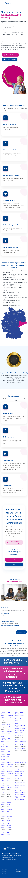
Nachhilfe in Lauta (5, 780)
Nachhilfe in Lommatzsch (6, 787)
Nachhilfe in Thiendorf (6, 825)
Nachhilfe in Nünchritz (20, 773)
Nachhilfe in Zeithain (5, 834)
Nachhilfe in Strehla (5, 823)
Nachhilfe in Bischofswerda (7, 719)
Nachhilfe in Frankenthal (20, 734)
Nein (14, 564)
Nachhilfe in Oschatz (19, 777)
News (3, 876)
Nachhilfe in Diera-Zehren (6, 731)
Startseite (4, 869)
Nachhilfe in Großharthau (20, 744)
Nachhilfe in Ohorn (19, 775)
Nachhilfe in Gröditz (19, 739)
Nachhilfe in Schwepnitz (6, 816)
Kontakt (4, 873)
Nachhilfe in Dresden (5, 733)
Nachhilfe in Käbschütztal (6, 766)
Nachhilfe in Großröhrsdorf (20, 748)
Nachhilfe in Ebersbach (20, 728)
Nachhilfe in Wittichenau (6, 831)
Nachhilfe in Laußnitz (5, 778)
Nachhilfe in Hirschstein (20, 752)
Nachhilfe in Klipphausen (6, 769)
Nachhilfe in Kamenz (5, 768)
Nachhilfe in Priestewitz (20, 788)
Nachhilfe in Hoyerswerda (7, 764)
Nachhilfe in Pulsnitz (19, 790)
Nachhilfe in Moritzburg (6, 792)
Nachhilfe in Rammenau (6, 809)
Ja (14, 559)
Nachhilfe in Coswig (5, 726)
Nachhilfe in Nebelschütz (20, 762)
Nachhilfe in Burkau (5, 724)
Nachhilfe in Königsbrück (6, 771)
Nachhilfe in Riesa (5, 811)
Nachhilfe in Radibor (5, 804)
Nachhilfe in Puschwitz (20, 792)
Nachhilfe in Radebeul (20, 799)
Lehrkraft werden (21, 632)
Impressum (18, 869)
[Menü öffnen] (25, 3)
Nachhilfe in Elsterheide (20, 730)
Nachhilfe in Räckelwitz (20, 794)
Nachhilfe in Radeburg (6, 802)
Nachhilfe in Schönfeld (6, 814)
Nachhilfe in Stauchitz (6, 820)
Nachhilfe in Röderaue (6, 813)
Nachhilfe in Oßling (19, 778)
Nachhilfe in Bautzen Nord (7, 715)
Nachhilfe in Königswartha (7, 773)
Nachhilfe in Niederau (19, 769)
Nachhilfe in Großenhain (20, 743)
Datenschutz (18, 871)
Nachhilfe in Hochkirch (6, 762)
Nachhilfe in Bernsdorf (6, 717)
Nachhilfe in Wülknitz (5, 832)
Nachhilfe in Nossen (19, 771)
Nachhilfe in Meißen (5, 791)
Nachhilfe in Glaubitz (19, 735)
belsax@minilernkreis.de (11, 859)
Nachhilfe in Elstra (19, 732)
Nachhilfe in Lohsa (5, 785)
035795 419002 (9, 857)
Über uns (4, 871)
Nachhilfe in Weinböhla (6, 827)
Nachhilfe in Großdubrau (20, 741)
